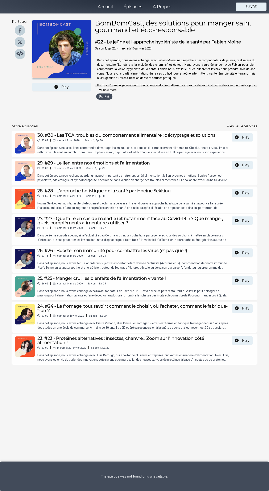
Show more (109, 90)
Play (65, 87)
